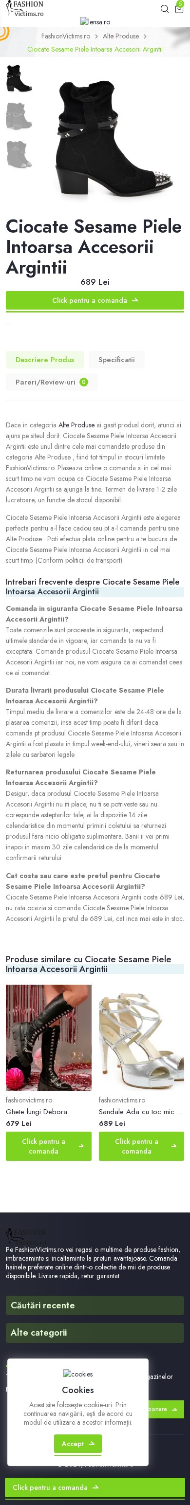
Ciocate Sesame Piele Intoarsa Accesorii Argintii (95, 49)
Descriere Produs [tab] (45, 359)
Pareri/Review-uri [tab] (51, 382)
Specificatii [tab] (116, 359)
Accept (73, 1444)
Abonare (155, 1409)
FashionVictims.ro (65, 36)
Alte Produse (121, 36)
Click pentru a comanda (89, 300)
